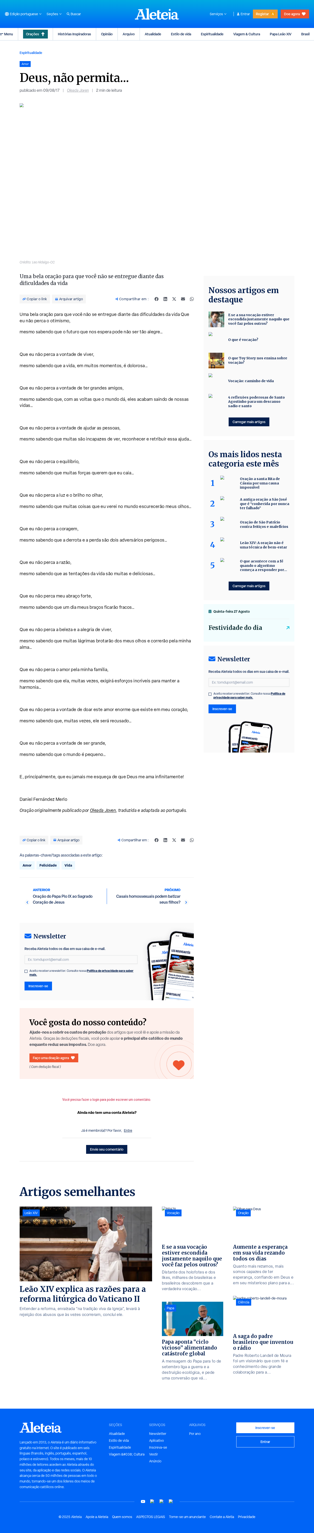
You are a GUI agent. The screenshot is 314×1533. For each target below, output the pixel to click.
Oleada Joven (78, 90)
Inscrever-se (38, 986)
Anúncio (155, 1461)
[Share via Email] (183, 299)
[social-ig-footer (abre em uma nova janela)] (171, 1501)
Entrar (245, 14)
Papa (170, 1308)
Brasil (305, 34)
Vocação (173, 1213)
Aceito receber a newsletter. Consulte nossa (81, 973)
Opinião (107, 34)
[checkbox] (26, 971)
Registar (262, 14)
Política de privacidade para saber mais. (249, 695)
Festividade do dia (235, 628)
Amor (27, 865)
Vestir (153, 1454)
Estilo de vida (181, 34)
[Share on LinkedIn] (165, 299)
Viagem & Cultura (246, 34)
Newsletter (157, 1433)
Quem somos (122, 1517)
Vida (68, 865)
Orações (32, 34)
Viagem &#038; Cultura (126, 1454)
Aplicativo (156, 1440)
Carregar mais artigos (249, 421)
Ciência (243, 1302)
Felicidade (48, 865)
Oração (243, 1213)
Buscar (76, 14)
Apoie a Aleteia (97, 1517)
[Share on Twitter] (174, 299)
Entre (128, 1130)
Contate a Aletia (222, 1517)
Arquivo (129, 34)
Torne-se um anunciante (187, 1517)
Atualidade (153, 34)
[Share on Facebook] (156, 299)
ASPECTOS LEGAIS (150, 1517)
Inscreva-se (158, 1447)
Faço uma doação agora (51, 1057)
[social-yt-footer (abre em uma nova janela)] (143, 1501)
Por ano (195, 1433)
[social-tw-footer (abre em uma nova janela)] (161, 1501)
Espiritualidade (212, 34)
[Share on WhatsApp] (192, 299)
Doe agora (292, 14)
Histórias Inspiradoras (74, 34)
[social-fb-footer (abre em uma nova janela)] (152, 1501)
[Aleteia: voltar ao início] (157, 14)
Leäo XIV (31, 1213)
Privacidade (246, 1517)
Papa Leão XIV (280, 34)
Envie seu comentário (106, 1149)
